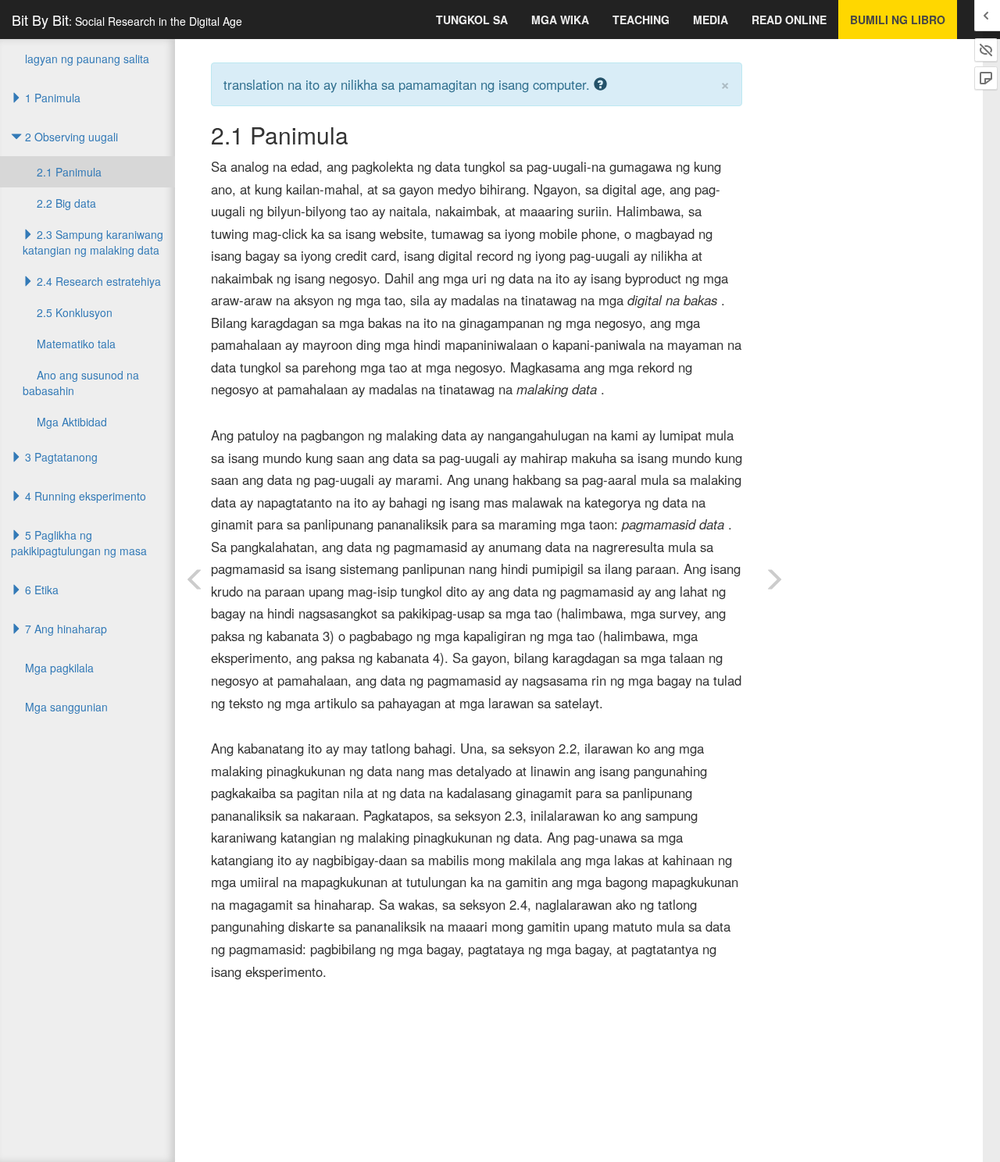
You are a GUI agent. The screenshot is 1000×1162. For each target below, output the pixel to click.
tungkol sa (472, 19)
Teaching (641, 19)
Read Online (789, 19)
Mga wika (560, 19)
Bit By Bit (127, 19)
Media (710, 19)
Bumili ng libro (897, 19)
